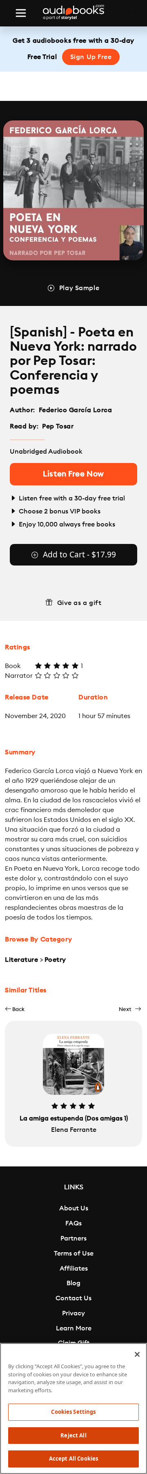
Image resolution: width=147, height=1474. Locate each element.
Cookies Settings (73, 1411)
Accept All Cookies (73, 1458)
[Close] (137, 1354)
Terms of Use (74, 1253)
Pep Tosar (58, 426)
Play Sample (79, 288)
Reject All (73, 1435)
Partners (73, 1238)
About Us (73, 1208)
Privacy (73, 1313)
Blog (73, 1283)
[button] (14, 1009)
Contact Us (73, 1298)
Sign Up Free (91, 57)
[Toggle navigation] (21, 13)
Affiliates (74, 1268)
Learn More (73, 1328)
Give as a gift (79, 603)
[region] (73, 1408)
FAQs (73, 1223)
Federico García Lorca (75, 410)
